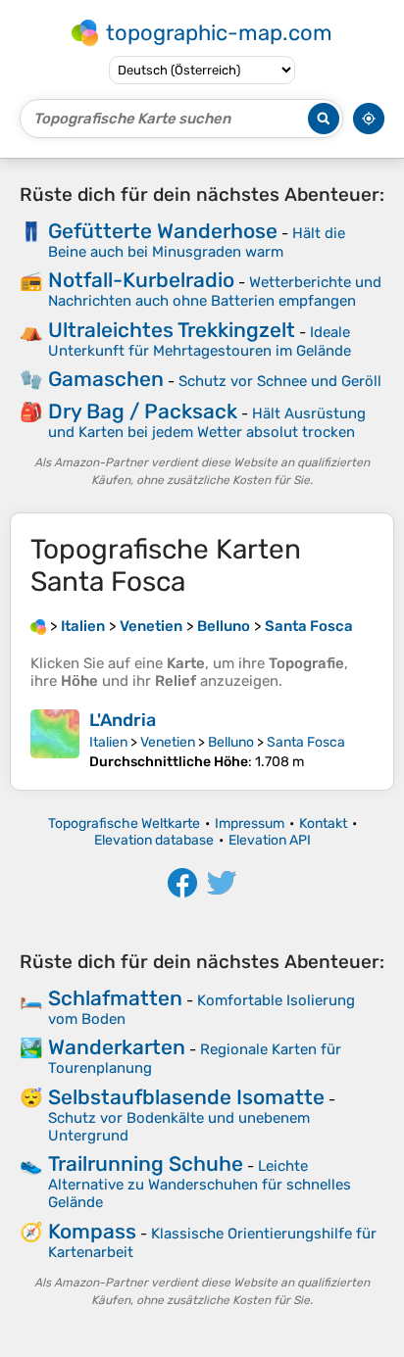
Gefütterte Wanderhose (163, 230)
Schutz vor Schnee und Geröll (279, 381)
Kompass (92, 1231)
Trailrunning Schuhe (145, 1163)
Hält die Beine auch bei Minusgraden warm (196, 242)
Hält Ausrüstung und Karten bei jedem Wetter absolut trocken (207, 423)
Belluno (231, 742)
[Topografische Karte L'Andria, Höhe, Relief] (54, 739)
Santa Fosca (306, 742)
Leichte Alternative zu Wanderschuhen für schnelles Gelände (199, 1184)
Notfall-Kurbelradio (141, 279)
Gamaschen (106, 378)
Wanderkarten (116, 1047)
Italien (108, 742)
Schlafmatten (115, 998)
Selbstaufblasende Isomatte (186, 1097)
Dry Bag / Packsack (142, 411)
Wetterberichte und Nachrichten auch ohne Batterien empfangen (214, 291)
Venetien (167, 742)
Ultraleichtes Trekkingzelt (171, 329)
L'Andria (122, 720)
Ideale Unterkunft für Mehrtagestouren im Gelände (199, 341)
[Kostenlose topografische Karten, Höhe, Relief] (38, 626)
